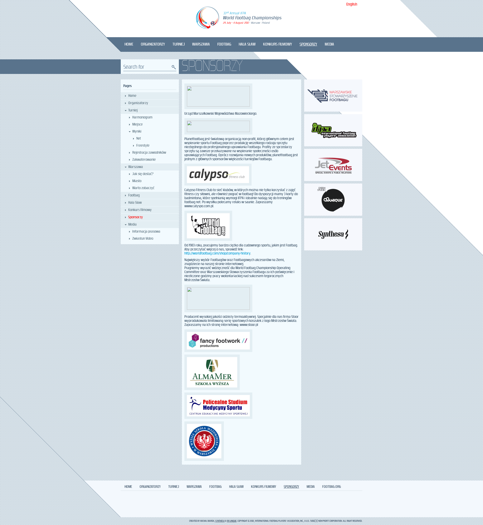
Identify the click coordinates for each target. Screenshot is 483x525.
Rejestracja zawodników (149, 152)
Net (138, 138)
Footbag (224, 44)
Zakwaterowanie (144, 159)
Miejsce (137, 124)
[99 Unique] (333, 215)
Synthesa (220, 521)
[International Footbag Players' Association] (333, 145)
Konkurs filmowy (277, 44)
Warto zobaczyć (143, 188)
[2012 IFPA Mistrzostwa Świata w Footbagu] (241, 18)
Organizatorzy (153, 44)
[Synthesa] (333, 249)
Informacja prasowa (146, 231)
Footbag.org (331, 487)
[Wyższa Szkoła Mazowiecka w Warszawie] (241, 441)
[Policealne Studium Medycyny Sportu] (241, 405)
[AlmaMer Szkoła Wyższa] (241, 372)
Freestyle (142, 145)
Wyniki (136, 131)
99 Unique (231, 521)
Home (129, 44)
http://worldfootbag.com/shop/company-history (217, 253)
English (351, 5)
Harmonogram (142, 117)
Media (329, 44)
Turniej (179, 44)
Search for (134, 67)
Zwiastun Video (142, 238)
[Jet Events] (333, 180)
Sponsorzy (308, 44)
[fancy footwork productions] (241, 340)
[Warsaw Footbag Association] (333, 111)
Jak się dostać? (142, 174)
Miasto (136, 181)
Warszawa (201, 44)
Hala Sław (247, 44)
